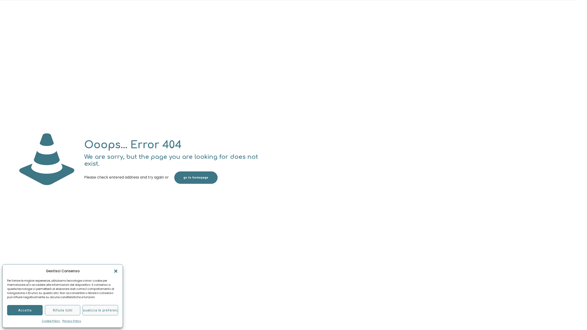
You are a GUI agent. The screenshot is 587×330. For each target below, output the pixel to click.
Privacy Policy (71, 321)
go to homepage (195, 177)
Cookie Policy (51, 321)
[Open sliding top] (582, 5)
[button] (116, 271)
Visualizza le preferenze (100, 310)
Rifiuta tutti (62, 310)
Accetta (25, 310)
